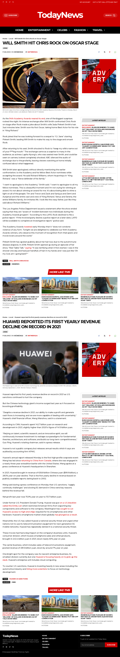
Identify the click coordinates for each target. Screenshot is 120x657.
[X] (13, 2)
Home (5, 39)
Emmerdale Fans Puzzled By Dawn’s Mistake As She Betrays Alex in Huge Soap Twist (98, 163)
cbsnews (15, 264)
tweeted (28, 227)
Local (11, 39)
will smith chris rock (19, 261)
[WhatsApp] (115, 52)
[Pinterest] (109, 52)
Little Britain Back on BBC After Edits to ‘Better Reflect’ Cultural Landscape (98, 179)
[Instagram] (6, 2)
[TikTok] (10, 2)
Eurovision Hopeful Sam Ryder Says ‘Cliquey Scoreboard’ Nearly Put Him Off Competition (98, 146)
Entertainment (88, 125)
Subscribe (111, 645)
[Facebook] (3, 2)
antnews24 (33, 52)
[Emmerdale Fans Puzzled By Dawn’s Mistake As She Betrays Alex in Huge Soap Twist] (99, 285)
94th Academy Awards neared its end (27, 118)
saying (28, 248)
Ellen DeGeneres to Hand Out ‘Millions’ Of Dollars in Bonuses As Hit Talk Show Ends (98, 129)
